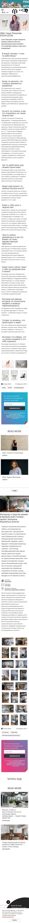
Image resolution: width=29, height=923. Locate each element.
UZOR (10, 387)
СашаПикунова (19, 387)
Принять (14, 920)
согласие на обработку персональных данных (17, 413)
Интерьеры (6, 820)
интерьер (6, 732)
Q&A (4, 387)
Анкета (4, 455)
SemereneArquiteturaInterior (11, 735)
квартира (14, 732)
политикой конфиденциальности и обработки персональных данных (15, 416)
